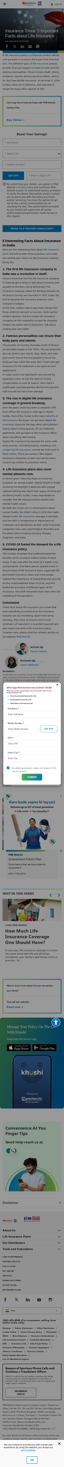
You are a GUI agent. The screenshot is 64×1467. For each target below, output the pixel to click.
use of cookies (28, 1450)
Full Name (13, 708)
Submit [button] (32, 777)
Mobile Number (16, 723)
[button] (57, 684)
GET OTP (49, 728)
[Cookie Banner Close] (59, 1443)
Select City (13, 752)
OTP (10, 737)
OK (32, 1460)
